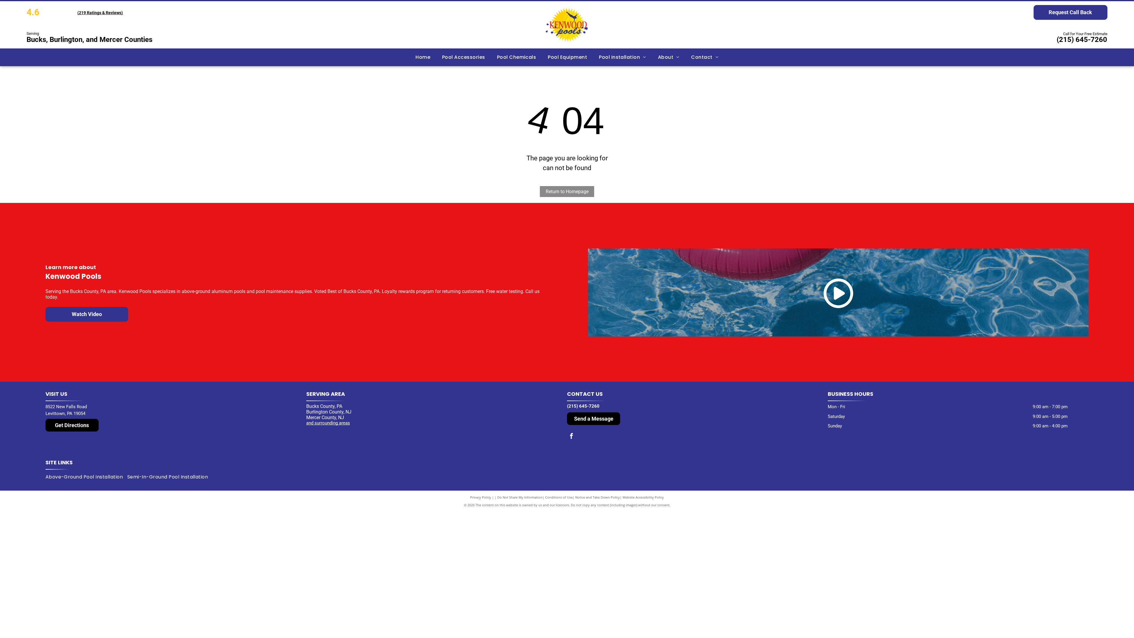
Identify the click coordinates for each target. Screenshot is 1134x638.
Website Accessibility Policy (643, 497)
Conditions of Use (559, 497)
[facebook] (571, 437)
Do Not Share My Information (519, 497)
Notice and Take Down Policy (597, 497)
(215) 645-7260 (1082, 39)
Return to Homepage (567, 191)
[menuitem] (423, 57)
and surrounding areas (328, 423)
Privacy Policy (480, 497)
